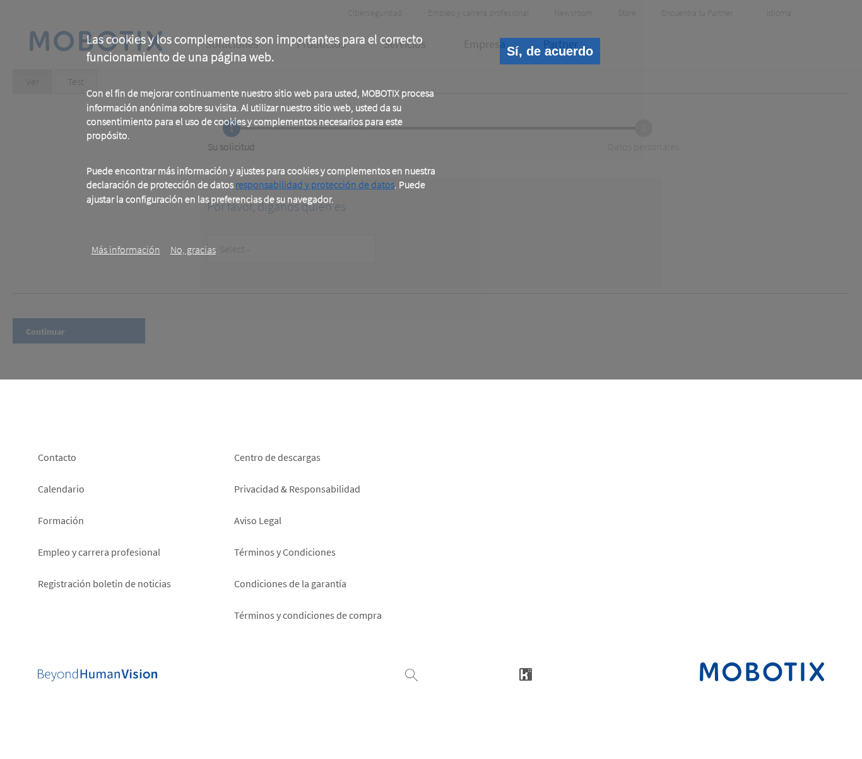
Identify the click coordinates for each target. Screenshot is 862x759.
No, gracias (193, 249)
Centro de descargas (277, 457)
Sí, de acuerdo (550, 51)
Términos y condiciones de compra (308, 615)
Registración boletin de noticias (104, 583)
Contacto (57, 457)
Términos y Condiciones (285, 552)
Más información (126, 249)
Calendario (61, 488)
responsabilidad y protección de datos (314, 184)
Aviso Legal (257, 520)
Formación (61, 520)
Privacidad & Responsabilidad (297, 488)
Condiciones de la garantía (290, 583)
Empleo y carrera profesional (99, 552)
